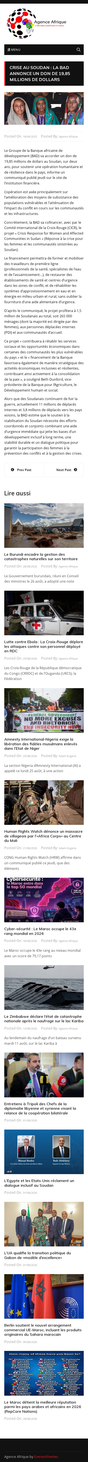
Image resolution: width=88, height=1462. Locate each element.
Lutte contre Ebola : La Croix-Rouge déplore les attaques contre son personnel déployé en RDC (43, 646)
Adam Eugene (67, 756)
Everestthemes (46, 1456)
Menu (15, 50)
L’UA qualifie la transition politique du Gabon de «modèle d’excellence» (37, 1255)
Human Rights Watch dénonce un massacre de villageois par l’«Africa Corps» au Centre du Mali (43, 836)
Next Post (63, 470)
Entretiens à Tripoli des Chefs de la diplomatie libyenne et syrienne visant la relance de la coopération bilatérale (40, 1108)
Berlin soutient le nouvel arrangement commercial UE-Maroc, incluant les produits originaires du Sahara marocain (43, 1330)
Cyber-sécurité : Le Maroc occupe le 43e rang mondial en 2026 (40, 931)
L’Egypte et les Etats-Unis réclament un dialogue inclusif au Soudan (39, 1183)
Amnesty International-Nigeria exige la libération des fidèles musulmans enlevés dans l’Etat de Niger (40, 744)
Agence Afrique (68, 136)
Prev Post (24, 470)
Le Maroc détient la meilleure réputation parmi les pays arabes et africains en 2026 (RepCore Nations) (42, 1407)
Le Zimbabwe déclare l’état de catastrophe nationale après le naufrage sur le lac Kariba (44, 1019)
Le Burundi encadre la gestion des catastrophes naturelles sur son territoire (41, 556)
